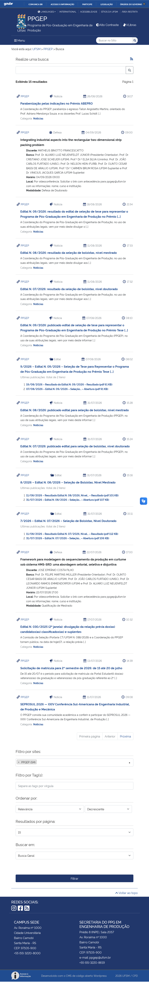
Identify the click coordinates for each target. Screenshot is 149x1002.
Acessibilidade (88, 11)
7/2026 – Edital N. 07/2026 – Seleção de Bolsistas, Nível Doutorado (68, 521)
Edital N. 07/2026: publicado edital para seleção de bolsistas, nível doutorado (75, 446)
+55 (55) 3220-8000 (27, 953)
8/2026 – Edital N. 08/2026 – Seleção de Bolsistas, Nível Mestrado (68, 482)
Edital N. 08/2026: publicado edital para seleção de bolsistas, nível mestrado (74, 410)
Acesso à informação (62, 4)
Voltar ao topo (128, 893)
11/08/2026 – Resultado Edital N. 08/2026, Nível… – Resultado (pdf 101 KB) (72, 495)
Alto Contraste (109, 25)
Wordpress (100, 975)
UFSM (126, 975)
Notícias (38, 118)
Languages (47, 11)
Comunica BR (36, 4)
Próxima (125, 736)
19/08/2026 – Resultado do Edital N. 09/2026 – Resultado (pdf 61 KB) (69, 384)
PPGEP (25, 96)
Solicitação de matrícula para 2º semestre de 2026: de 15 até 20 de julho (71, 668)
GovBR (8, 4)
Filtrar (74, 878)
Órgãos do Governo (131, 4)
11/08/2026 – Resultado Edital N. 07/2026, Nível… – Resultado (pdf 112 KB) (72, 533)
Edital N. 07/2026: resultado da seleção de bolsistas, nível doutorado (69, 289)
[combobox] (74, 763)
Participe (87, 4)
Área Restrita (130, 11)
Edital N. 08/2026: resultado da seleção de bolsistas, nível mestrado (68, 253)
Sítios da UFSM (109, 11)
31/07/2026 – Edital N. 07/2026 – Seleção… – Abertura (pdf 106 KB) (67, 538)
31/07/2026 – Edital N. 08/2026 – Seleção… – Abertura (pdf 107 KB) (67, 499)
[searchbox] (39, 762)
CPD (135, 975)
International (67, 11)
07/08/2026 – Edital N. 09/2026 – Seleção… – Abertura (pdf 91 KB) (67, 389)
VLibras (131, 25)
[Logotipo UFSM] (19, 22)
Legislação (106, 4)
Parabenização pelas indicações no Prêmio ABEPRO (56, 103)
